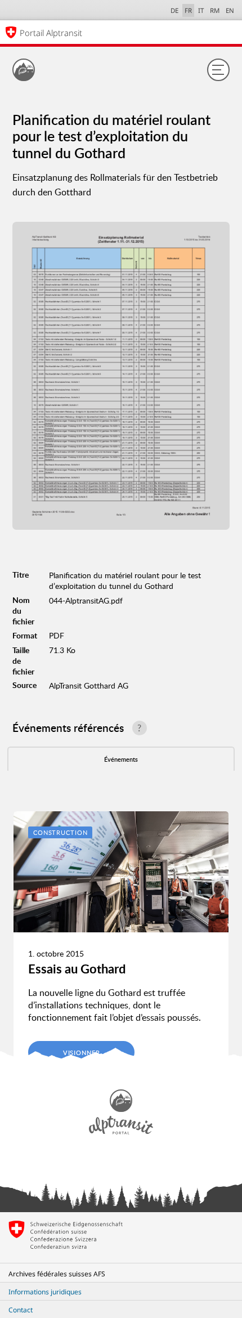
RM (214, 10)
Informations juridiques (45, 1292)
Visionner (81, 1052)
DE (174, 10)
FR (188, 10)
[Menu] (218, 70)
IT (201, 10)
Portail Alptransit (51, 32)
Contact (20, 1310)
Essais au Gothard (77, 968)
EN (230, 10)
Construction (60, 832)
